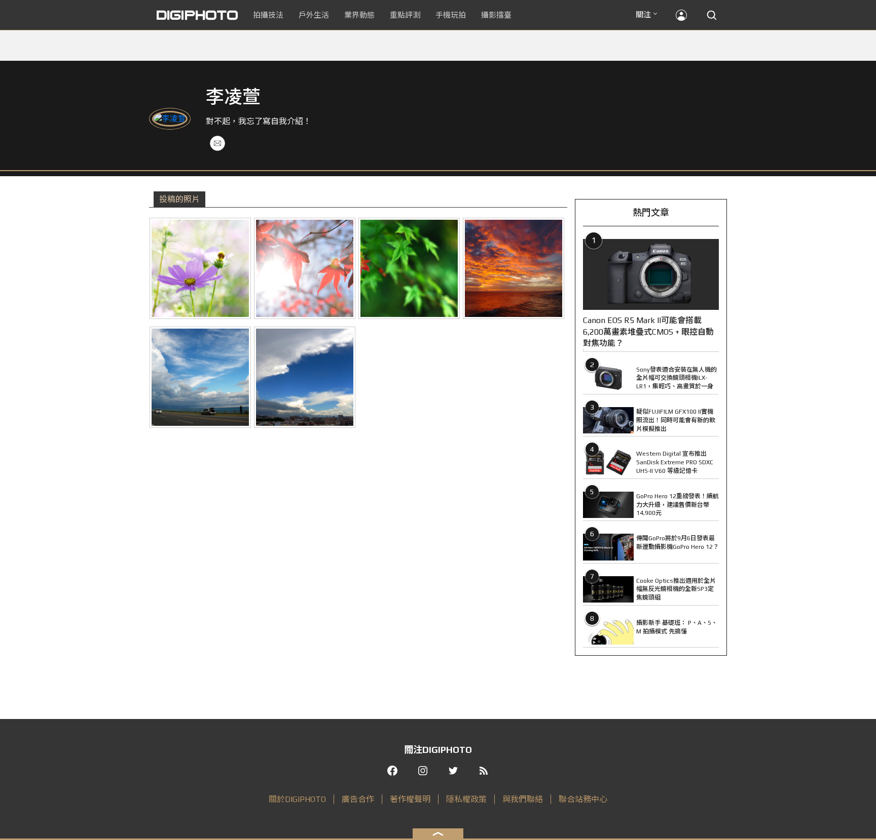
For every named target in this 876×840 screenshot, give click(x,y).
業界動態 (359, 15)
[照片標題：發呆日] (200, 268)
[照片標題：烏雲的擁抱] (304, 377)
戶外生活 (314, 15)
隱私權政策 (466, 799)
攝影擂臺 (496, 15)
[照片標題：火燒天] (513, 268)
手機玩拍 (450, 15)
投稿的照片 (179, 199)
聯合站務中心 (583, 799)
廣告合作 (358, 799)
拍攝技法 (268, 15)
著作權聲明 (410, 799)
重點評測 (405, 15)
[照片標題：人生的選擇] (200, 377)
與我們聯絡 (522, 799)
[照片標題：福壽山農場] (304, 268)
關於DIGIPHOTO (297, 799)
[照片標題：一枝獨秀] (409, 268)
